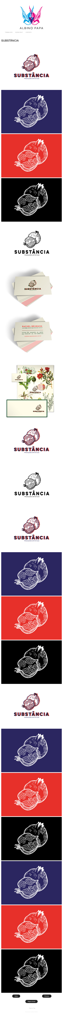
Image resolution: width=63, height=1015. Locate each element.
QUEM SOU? (19, 32)
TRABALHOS (8, 32)
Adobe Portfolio (34, 1011)
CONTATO (29, 32)
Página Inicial (31, 1001)
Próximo (46, 996)
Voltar (16, 996)
